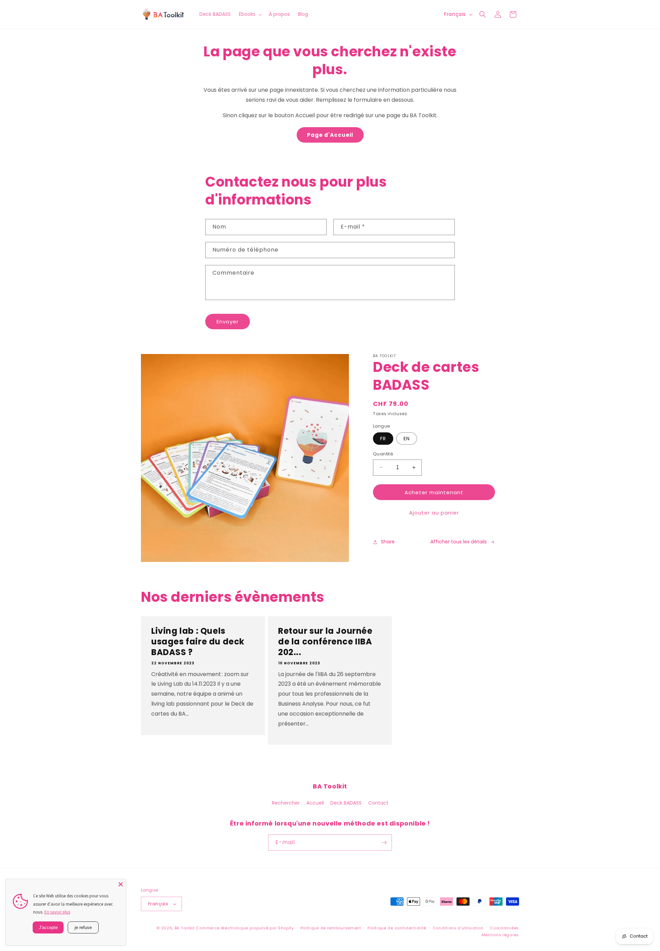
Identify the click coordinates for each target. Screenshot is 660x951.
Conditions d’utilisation (458, 928)
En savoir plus (57, 912)
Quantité (383, 454)
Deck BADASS (346, 802)
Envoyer (228, 321)
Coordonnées (504, 928)
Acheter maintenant (434, 492)
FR (383, 438)
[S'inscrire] (384, 842)
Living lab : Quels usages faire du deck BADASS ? (197, 642)
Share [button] (388, 541)
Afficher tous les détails (458, 541)
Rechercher (286, 802)
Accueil (315, 802)
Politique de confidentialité (396, 928)
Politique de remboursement (330, 928)
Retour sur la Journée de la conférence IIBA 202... (325, 642)
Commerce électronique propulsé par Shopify (245, 928)
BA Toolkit (185, 928)
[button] (250, 14)
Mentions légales (500, 935)
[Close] (120, 884)
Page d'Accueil (330, 135)
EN (407, 438)
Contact (378, 802)
